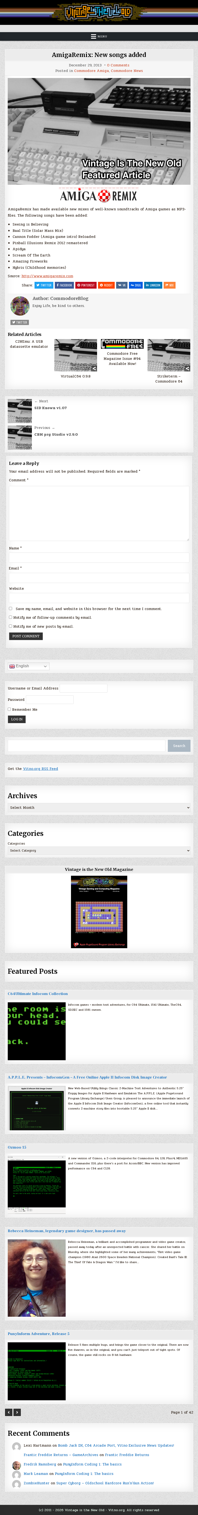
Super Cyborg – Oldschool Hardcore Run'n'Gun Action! (105, 1483)
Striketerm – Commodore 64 (169, 379)
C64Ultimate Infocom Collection (38, 993)
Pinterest (88, 285)
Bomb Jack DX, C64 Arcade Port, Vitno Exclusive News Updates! (116, 1445)
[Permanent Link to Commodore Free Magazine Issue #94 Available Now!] (122, 344)
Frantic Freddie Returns (127, 1455)
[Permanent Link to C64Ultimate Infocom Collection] (37, 1031)
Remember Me (24, 709)
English (22, 666)
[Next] (17, 1412)
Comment (18, 480)
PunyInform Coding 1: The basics (92, 1464)
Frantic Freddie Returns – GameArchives (61, 1455)
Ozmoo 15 (17, 1147)
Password (16, 700)
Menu (102, 36)
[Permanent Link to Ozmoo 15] (37, 1185)
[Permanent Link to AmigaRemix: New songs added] (99, 131)
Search (179, 746)
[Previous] (8, 1412)
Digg (138, 285)
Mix (172, 285)
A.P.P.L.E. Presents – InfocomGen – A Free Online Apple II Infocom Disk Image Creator (87, 1077)
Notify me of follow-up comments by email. (52, 617)
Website (16, 588)
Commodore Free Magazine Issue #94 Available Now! (122, 358)
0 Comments (118, 65)
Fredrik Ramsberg (40, 1464)
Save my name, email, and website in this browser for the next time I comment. (89, 609)
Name (15, 548)
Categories (16, 843)
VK (124, 285)
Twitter (46, 285)
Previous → (44, 428)
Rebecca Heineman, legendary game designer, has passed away (67, 1231)
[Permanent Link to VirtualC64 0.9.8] (75, 355)
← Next (41, 401)
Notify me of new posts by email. (43, 626)
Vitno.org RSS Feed (40, 769)
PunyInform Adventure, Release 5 (39, 1333)
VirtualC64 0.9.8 (76, 376)
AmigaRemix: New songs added (99, 55)
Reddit (108, 285)
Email (15, 568)
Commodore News (127, 71)
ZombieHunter (37, 1483)
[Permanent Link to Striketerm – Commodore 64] (169, 355)
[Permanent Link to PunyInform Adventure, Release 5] (37, 1371)
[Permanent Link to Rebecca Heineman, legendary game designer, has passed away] (37, 1278)
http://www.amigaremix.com (47, 276)
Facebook (66, 285)
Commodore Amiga (91, 71)
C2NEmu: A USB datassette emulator (29, 344)
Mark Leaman (36, 1474)
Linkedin (155, 285)
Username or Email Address (33, 688)
